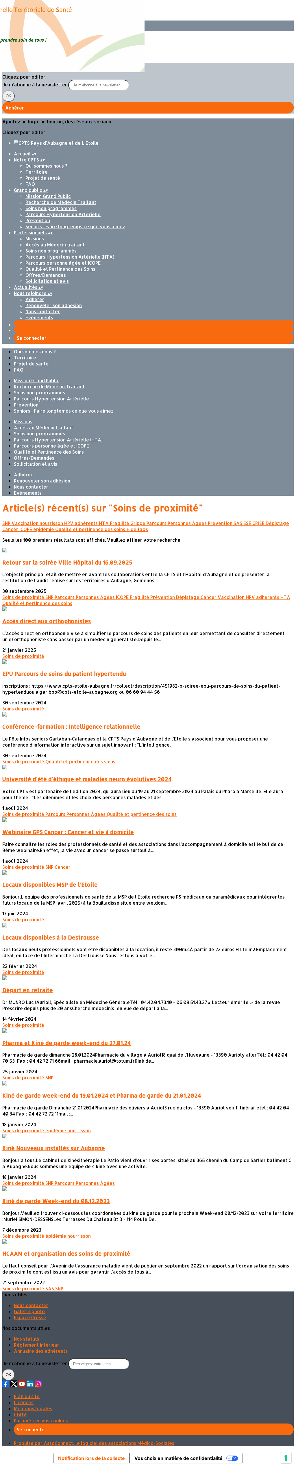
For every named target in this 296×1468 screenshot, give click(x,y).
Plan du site (27, 1396)
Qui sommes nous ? (46, 166)
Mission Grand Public (48, 196)
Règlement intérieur (36, 1345)
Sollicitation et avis (47, 281)
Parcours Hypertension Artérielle (63, 214)
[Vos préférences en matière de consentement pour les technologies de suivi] (285, 1457)
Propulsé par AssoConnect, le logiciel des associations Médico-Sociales (94, 1443)
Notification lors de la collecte (91, 1458)
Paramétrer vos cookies (41, 1420)
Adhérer (34, 299)
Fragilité (120, 523)
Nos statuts (26, 1339)
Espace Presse (30, 1317)
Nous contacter (42, 311)
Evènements (39, 317)
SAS (238, 523)
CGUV (20, 1414)
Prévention (37, 220)
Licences (24, 1402)
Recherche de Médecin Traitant (60, 202)
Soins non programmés (51, 208)
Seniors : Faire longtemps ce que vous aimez (75, 226)
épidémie (44, 529)
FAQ (30, 184)
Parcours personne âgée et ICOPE (63, 263)
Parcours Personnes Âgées (177, 523)
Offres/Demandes (45, 275)
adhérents (87, 523)
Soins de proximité (23, 597)
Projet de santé (42, 178)
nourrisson (52, 523)
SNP (7, 523)
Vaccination (26, 523)
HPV (69, 523)
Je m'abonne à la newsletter (35, 84)
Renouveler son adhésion (53, 305)
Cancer (10, 529)
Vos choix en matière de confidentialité (178, 1458)
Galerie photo (29, 1311)
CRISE (259, 523)
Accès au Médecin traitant (55, 245)
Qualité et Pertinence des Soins (60, 269)
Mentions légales (33, 1408)
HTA (104, 523)
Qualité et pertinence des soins (90, 529)
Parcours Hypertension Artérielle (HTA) (69, 257)
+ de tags (137, 529)
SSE (247, 523)
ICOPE (26, 529)
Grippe (138, 523)
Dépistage (277, 523)
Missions (34, 238)
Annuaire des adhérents (41, 1351)
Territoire (36, 172)
